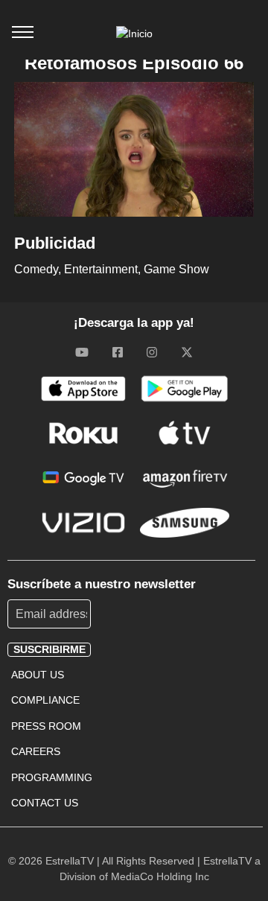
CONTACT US (44, 803)
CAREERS (35, 751)
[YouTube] (81, 352)
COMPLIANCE (45, 700)
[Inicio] (134, 33)
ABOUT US (37, 675)
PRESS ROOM (46, 726)
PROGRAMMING (51, 777)
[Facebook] (117, 352)
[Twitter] (187, 352)
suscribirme (49, 649)
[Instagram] (152, 352)
